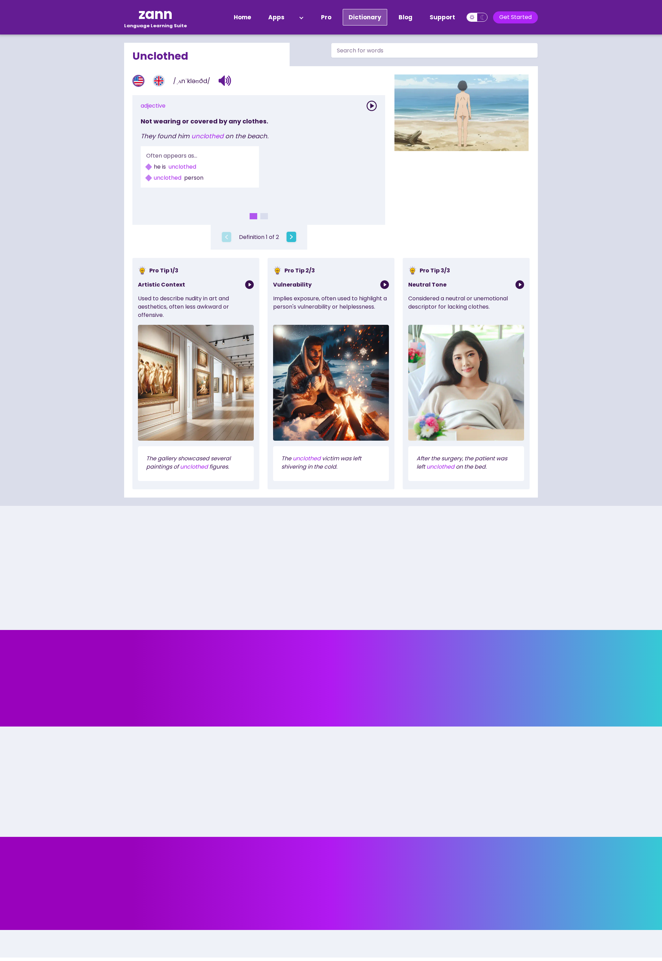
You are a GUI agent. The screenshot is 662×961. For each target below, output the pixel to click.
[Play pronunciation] (372, 106)
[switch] (477, 17)
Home (242, 17)
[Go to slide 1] (253, 216)
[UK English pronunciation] (159, 81)
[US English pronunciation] (138, 81)
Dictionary (365, 17)
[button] (225, 81)
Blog (405, 17)
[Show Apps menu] (301, 17)
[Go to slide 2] (264, 216)
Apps (276, 17)
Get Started (515, 17)
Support (442, 17)
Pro (326, 17)
